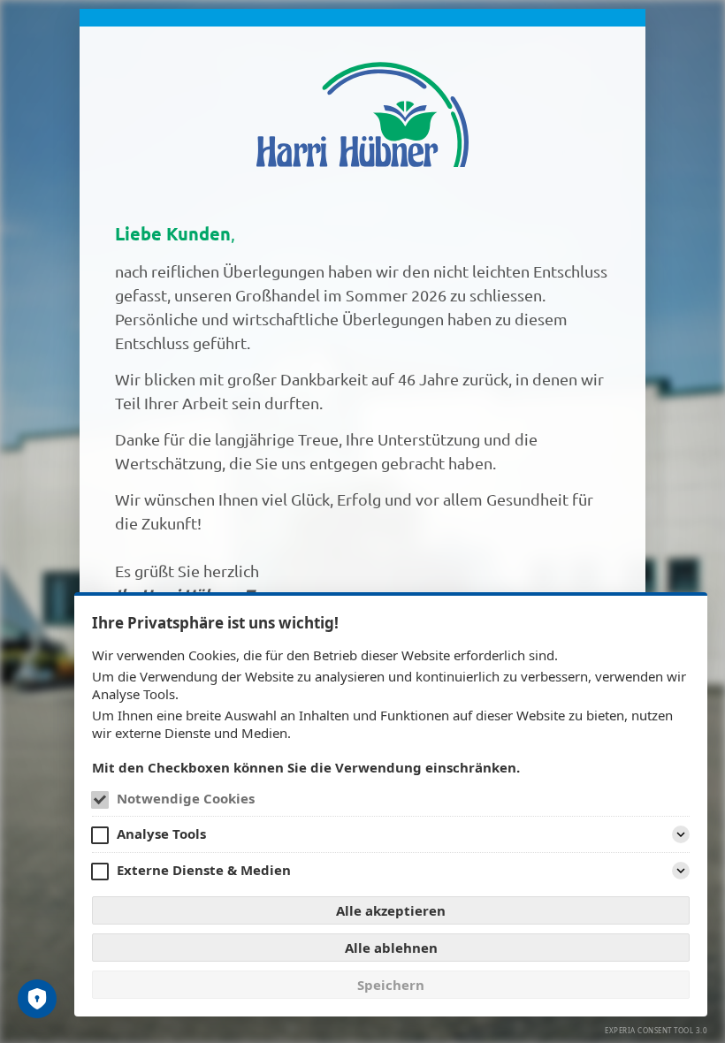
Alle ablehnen (391, 947)
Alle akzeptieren (391, 910)
